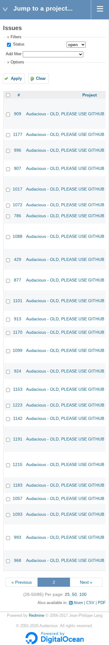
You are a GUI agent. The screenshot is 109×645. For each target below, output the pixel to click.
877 (17, 280)
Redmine (36, 615)
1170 (17, 332)
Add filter (13, 54)
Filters (16, 37)
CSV (90, 603)
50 (74, 594)
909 (17, 113)
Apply (16, 78)
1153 (17, 389)
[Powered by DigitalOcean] (54, 643)
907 (17, 168)
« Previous (22, 582)
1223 (17, 405)
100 (83, 594)
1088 (17, 236)
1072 (17, 204)
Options (17, 62)
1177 (17, 134)
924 (17, 371)
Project (89, 95)
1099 (17, 350)
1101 (17, 300)
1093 (17, 514)
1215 (17, 464)
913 (17, 318)
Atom (78, 603)
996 (17, 150)
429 (17, 259)
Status (18, 44)
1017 (17, 189)
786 (17, 215)
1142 (17, 418)
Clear (41, 78)
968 (17, 560)
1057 (17, 498)
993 (17, 537)
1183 (17, 485)
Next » (86, 582)
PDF (102, 603)
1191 (17, 439)
